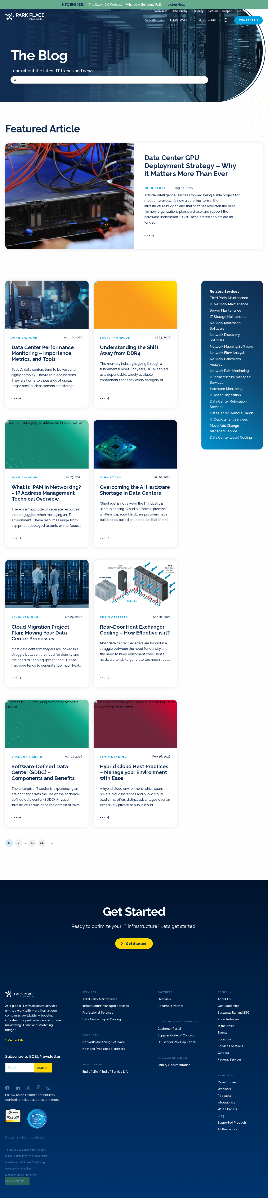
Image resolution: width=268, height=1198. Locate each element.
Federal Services (230, 1059)
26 (42, 842)
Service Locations (230, 1046)
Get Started (136, 944)
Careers (223, 1052)
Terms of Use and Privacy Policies (25, 1149)
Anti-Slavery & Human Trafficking (25, 1162)
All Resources (227, 1129)
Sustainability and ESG (233, 1012)
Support (227, 11)
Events (222, 1032)
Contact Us (248, 20)
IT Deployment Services (229, 419)
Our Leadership (228, 1006)
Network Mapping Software (231, 346)
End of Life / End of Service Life (105, 1071)
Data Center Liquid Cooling (231, 437)
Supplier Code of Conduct (176, 1035)
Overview (164, 999)
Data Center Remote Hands (232, 413)
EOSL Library (179, 11)
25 (32, 842)
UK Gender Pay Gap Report (177, 1042)
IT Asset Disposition (225, 395)
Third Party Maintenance (229, 298)
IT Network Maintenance (229, 304)
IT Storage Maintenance (228, 317)
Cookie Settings (14, 1180)
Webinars (224, 1089)
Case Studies (227, 1082)
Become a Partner (170, 1006)
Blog (221, 1116)
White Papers (227, 1109)
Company (198, 11)
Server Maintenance (225, 310)
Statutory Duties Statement (21, 1174)
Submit (43, 1067)
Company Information (18, 1168)
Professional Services (97, 1012)
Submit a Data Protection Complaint (26, 1156)
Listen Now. (176, 4)
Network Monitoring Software (103, 1042)
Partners (213, 11)
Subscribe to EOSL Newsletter (33, 1056)
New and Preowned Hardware (103, 1048)
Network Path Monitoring (229, 371)
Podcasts (224, 1095)
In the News (226, 1026)
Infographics (226, 1102)
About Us (224, 999)
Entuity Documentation (174, 1065)
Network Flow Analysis (227, 353)
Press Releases (228, 1019)
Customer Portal (247, 11)
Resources (161, 11)
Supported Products (232, 1122)
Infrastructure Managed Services (105, 1006)
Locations (225, 1039)
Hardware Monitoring (226, 389)
